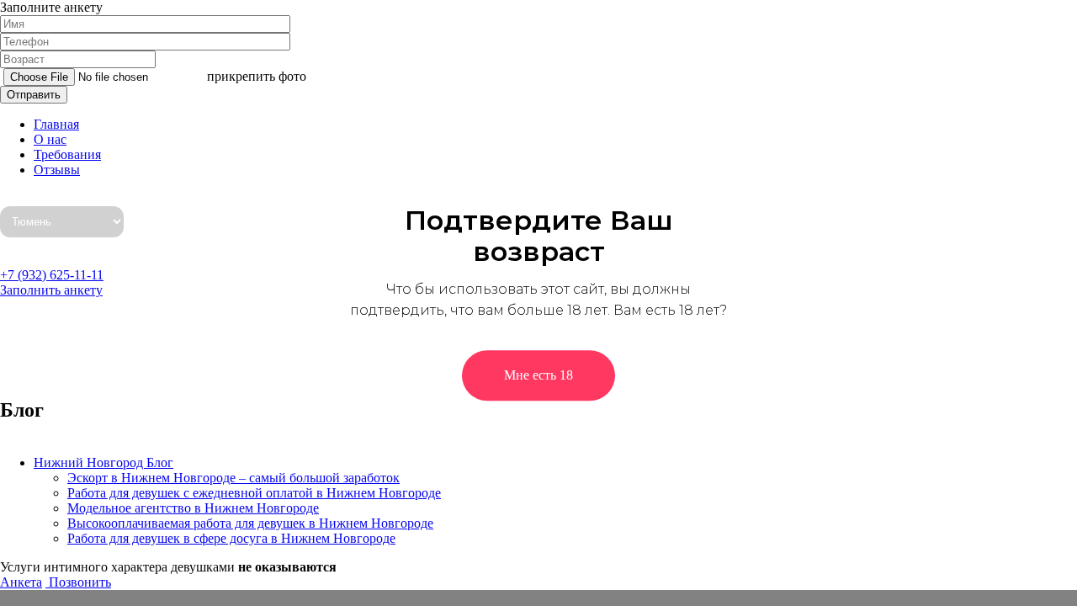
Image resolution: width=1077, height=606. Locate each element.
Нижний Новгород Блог (103, 462)
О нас (50, 139)
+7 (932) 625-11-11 (51, 275)
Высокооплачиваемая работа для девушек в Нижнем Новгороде (250, 523)
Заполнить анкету (51, 290)
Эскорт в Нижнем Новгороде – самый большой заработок (233, 477)
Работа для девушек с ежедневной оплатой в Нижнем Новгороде (254, 493)
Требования (67, 154)
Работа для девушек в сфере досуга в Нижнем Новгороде (231, 538)
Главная (56, 124)
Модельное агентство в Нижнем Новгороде (193, 508)
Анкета (21, 582)
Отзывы (57, 169)
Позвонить (78, 582)
